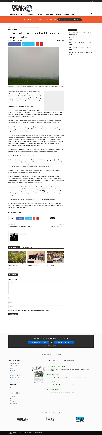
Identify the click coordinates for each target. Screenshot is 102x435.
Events (58, 14)
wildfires (19, 212)
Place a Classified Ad (16, 375)
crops (14, 212)
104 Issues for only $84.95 (63, 342)
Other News (12, 40)
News (22, 14)
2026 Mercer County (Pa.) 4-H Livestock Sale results (80, 43)
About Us (13, 370)
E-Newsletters (14, 403)
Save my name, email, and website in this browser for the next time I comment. (30, 310)
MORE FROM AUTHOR (26, 247)
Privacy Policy (14, 365)
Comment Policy (15, 380)
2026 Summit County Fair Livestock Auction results (80, 48)
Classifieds (49, 14)
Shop (73, 14)
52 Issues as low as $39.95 (38, 342)
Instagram (13, 401)
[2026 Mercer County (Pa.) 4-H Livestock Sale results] (36, 257)
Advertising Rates (15, 363)
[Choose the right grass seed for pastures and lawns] (17, 257)
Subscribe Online (15, 377)
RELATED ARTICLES (14, 247)
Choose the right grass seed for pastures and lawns (80, 38)
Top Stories (14, 29)
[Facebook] (90, 1)
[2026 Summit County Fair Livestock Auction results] (55, 257)
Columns (11, 261)
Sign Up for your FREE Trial (69, 20)
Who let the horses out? (57, 226)
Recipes (66, 14)
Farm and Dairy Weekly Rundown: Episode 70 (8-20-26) (81, 53)
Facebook (12, 396)
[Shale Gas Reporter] (51, 420)
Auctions (39, 14)
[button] (92, 14)
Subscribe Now (14, 14)
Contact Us (13, 373)
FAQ (12, 368)
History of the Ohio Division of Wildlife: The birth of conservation (81, 33)
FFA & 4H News (31, 261)
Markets (30, 14)
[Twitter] (92, 1)
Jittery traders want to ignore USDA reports (20, 226)
